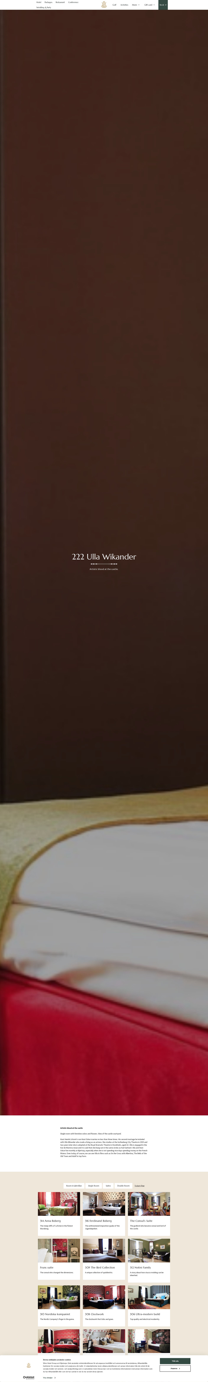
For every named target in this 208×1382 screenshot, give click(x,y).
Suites (108, 1185)
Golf (114, 5)
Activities (124, 5)
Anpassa (174, 1368)
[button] (136, 4)
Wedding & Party (43, 7)
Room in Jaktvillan (74, 1185)
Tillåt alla (175, 1361)
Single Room (93, 1185)
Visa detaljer (48, 1378)
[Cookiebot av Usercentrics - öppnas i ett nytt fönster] (28, 1377)
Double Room (123, 1185)
